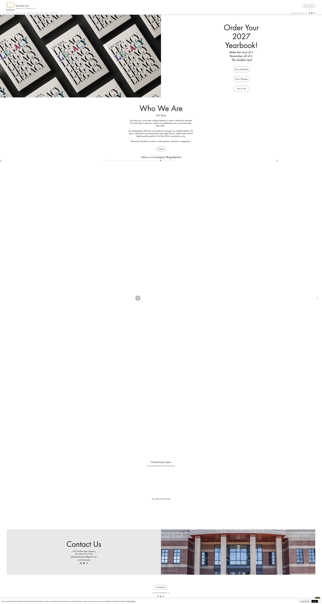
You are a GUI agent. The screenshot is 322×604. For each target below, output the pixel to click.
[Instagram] (309, 13)
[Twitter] (312, 13)
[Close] (320, 601)
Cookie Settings (305, 601)
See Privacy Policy (130, 601)
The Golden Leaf (21, 6)
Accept (315, 601)
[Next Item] (317, 298)
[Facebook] (314, 13)
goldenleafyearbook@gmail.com (298, 13)
